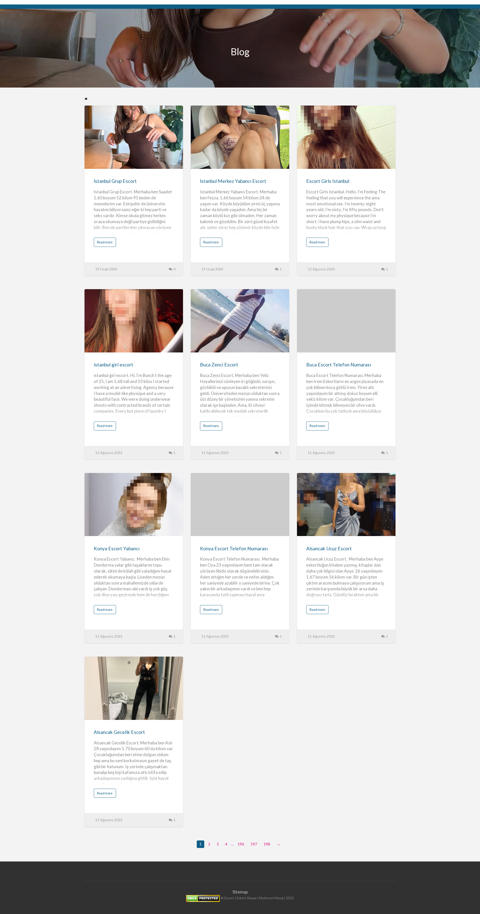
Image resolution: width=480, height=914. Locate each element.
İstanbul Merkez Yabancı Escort (233, 181)
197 (253, 844)
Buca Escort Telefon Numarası (338, 364)
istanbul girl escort (113, 364)
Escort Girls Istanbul (327, 181)
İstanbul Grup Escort (115, 181)
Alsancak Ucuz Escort (329, 548)
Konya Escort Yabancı (117, 548)
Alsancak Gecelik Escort (119, 732)
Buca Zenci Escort (219, 364)
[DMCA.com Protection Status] (203, 898)
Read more (106, 243)
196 (241, 844)
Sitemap (240, 891)
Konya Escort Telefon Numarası (234, 548)
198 (267, 844)
